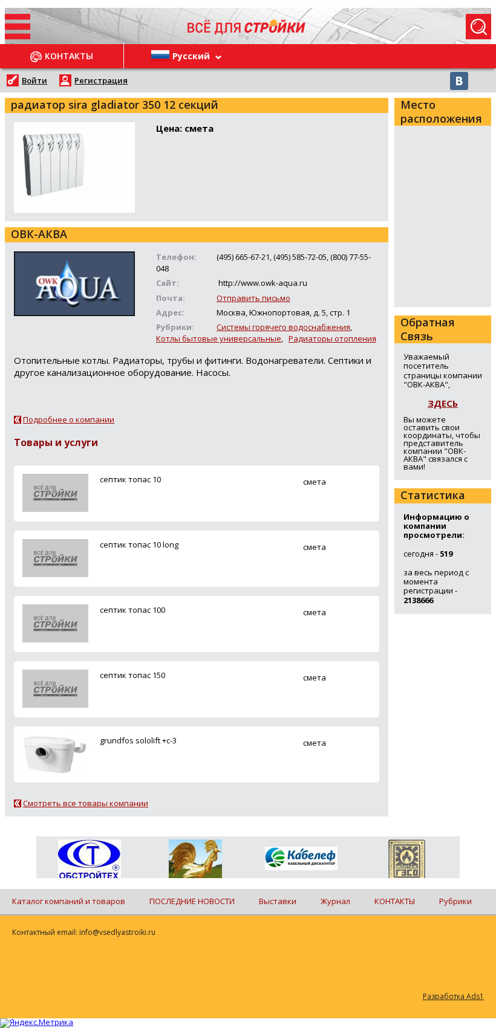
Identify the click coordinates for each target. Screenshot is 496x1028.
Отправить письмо (253, 298)
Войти (34, 80)
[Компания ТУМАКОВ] (195, 861)
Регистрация (101, 80)
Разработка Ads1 (453, 996)
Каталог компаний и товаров (68, 901)
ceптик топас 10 (130, 479)
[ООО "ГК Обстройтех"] (89, 860)
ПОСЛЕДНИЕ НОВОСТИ (192, 901)
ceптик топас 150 (132, 675)
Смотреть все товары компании (85, 803)
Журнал (335, 901)
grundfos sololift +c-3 (138, 740)
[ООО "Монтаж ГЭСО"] (407, 861)
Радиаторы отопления (332, 338)
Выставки (277, 901)
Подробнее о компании (68, 419)
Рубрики (455, 901)
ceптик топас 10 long (139, 544)
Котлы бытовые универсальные (218, 338)
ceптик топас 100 (132, 609)
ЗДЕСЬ (443, 403)
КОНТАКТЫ (394, 901)
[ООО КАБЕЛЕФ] (301, 859)
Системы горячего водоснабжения (283, 327)
